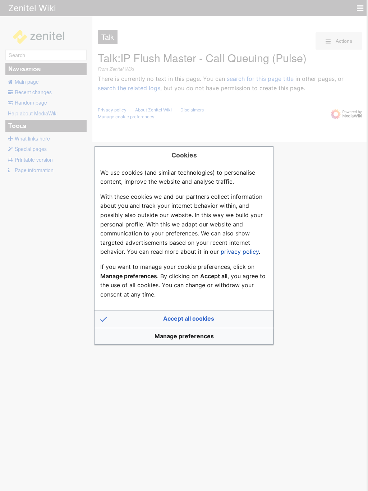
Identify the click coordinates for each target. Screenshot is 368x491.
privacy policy (240, 251)
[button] (184, 319)
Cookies (184, 155)
